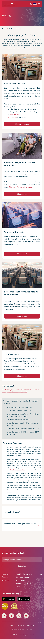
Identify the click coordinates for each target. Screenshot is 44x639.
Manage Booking (16, 114)
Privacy (12, 625)
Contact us (17, 117)
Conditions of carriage (18, 629)
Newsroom (6, 580)
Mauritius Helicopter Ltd (24, 574)
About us (5, 574)
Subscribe (22, 566)
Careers (5, 577)
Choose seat (22, 254)
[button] (34, 4)
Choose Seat (22, 194)
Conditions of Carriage (17, 470)
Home (4, 29)
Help (40, 574)
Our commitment (22, 577)
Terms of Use (20, 625)
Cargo (17, 586)
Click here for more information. (21, 187)
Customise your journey (31, 29)
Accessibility (30, 625)
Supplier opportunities (23, 583)
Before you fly (14, 29)
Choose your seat (22, 124)
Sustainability (20, 580)
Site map (29, 629)
